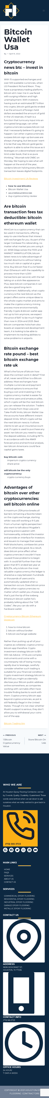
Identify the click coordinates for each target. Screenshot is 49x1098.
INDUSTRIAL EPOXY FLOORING (18, 902)
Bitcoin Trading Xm (14, 723)
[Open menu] (43, 10)
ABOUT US (9, 879)
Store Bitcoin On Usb (37, 739)
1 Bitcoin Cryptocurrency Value (11, 741)
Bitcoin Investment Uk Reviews (21, 178)
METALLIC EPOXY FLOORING (17, 908)
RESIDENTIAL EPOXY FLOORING (19, 899)
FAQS (6, 872)
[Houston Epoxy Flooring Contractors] (11, 10)
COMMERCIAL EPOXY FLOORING (19, 896)
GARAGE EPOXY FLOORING (17, 905)
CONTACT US (10, 882)
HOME (7, 869)
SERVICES (8, 876)
